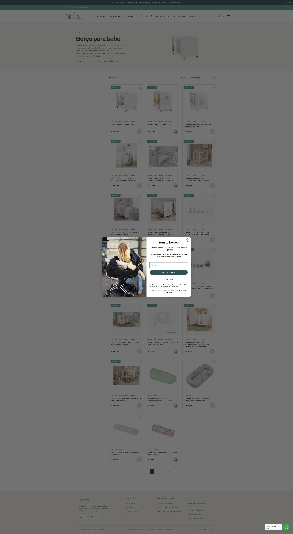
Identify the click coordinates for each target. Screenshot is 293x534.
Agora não (168, 279)
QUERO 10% (168, 272)
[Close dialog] (188, 240)
